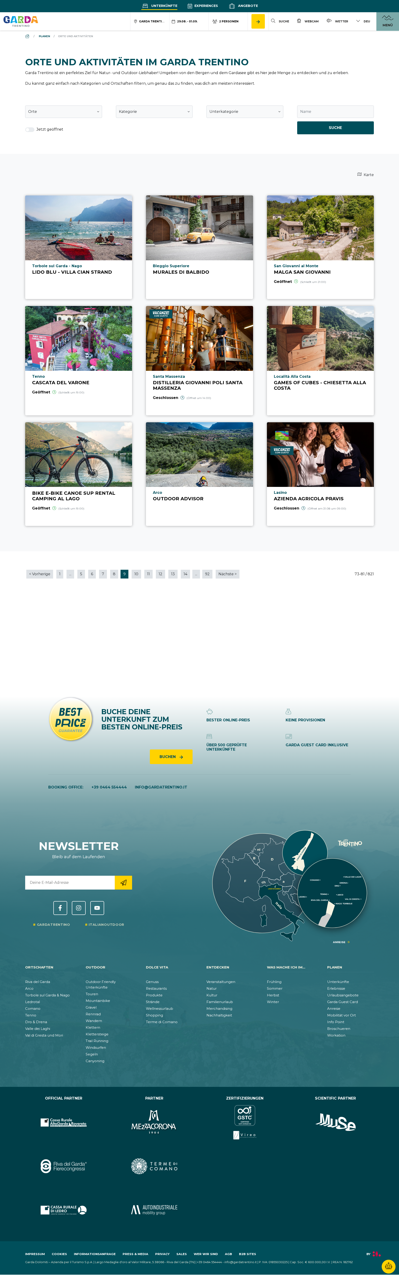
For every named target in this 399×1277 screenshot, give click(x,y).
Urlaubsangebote (343, 995)
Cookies (59, 1254)
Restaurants (156, 988)
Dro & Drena (36, 1022)
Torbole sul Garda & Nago (47, 995)
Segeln (92, 1054)
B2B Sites (247, 1254)
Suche (335, 128)
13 (173, 574)
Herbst (273, 995)
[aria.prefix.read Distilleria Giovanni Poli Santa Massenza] (199, 360)
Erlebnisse (336, 988)
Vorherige (39, 574)
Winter (273, 1002)
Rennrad (93, 1014)
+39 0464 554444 (109, 787)
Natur (211, 988)
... (70, 574)
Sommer (274, 988)
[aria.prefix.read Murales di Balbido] (199, 247)
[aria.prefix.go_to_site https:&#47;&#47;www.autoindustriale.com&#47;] (154, 1210)
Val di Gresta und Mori (44, 1035)
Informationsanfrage (95, 1254)
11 (148, 574)
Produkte (154, 995)
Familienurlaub (219, 1002)
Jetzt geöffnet (49, 129)
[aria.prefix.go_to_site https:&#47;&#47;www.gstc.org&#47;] (244, 1122)
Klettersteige (97, 1034)
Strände (153, 1002)
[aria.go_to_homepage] (20, 21)
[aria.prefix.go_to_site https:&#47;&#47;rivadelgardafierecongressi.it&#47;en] (63, 1166)
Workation (336, 1035)
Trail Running (97, 1041)
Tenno (30, 1015)
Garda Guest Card (342, 1002)
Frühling (274, 982)
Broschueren (338, 1028)
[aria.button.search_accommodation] (258, 21)
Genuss (152, 982)
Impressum (35, 1254)
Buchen (168, 757)
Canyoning (95, 1061)
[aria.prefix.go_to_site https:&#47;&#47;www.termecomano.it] (154, 1166)
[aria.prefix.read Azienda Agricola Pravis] (320, 474)
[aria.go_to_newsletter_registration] (123, 883)
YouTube (97, 908)
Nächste (227, 574)
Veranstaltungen (220, 982)
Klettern (93, 1027)
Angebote (247, 6)
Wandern (94, 1021)
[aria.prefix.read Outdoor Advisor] (199, 474)
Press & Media (135, 1254)
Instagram (79, 908)
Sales (181, 1254)
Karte (368, 175)
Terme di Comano (162, 1022)
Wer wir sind (206, 1254)
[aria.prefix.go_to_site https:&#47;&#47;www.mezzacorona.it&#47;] (154, 1122)
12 (160, 574)
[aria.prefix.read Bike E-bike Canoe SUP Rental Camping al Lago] (78, 474)
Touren (92, 994)
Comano (32, 1008)
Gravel (91, 1007)
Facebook (60, 908)
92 (207, 574)
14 (185, 574)
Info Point (335, 1022)
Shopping (154, 1015)
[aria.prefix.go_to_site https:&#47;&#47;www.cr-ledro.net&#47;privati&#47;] (63, 1210)
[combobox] (63, 111)
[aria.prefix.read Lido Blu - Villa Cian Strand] (78, 247)
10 (136, 574)
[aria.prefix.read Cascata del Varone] (78, 360)
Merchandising (219, 1008)
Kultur (211, 995)
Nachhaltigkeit (219, 1015)
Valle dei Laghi (37, 1028)
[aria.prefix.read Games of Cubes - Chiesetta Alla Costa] (320, 360)
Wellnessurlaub (159, 1008)
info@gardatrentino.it (161, 787)
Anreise (333, 1008)
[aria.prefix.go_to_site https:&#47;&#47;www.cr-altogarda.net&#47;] (63, 1122)
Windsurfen (96, 1047)
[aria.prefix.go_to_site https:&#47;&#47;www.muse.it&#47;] (335, 1122)
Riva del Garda (37, 982)
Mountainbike (98, 1000)
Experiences (205, 6)
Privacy (162, 1254)
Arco (29, 988)
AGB (228, 1254)
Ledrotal (32, 1002)
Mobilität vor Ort (341, 1015)
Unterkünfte (163, 6)
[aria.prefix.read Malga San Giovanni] (320, 247)
